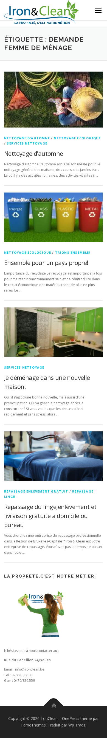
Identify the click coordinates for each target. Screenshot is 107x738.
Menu (97, 10)
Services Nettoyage (27, 143)
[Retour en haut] (53, 706)
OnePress (70, 718)
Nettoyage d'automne (27, 138)
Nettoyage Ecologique (77, 138)
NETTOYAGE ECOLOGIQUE (27, 252)
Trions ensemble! (72, 252)
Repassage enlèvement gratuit (36, 491)
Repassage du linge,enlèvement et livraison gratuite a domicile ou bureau (50, 515)
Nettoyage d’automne (33, 153)
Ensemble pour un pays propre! (46, 262)
